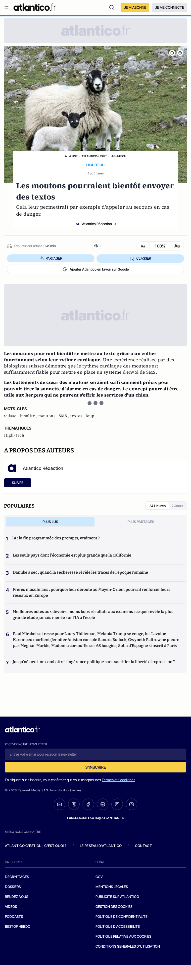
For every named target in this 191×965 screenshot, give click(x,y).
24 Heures (157, 506)
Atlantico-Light (94, 156)
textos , (78, 416)
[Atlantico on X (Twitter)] (74, 804)
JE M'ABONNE (135, 7)
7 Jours (177, 506)
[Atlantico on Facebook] (88, 804)
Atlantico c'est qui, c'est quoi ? (36, 846)
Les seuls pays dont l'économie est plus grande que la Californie (72, 555)
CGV (99, 877)
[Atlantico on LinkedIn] (102, 804)
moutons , (48, 416)
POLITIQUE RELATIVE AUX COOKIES (123, 936)
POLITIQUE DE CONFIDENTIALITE (121, 916)
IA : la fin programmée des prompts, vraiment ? (56, 538)
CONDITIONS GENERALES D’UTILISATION (128, 946)
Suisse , (12, 416)
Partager (54, 258)
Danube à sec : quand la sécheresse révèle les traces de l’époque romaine (80, 572)
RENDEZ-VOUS (16, 896)
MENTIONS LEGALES (112, 887)
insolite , (29, 416)
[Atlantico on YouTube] (131, 804)
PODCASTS (14, 916)
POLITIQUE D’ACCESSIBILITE (118, 926)
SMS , (64, 416)
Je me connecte (169, 7)
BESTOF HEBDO (17, 926)
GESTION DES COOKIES (114, 906)
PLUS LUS (50, 522)
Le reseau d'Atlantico (101, 846)
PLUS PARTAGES (141, 522)
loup (90, 416)
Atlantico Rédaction (97, 224)
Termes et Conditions (118, 780)
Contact (143, 846)
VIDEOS (11, 906)
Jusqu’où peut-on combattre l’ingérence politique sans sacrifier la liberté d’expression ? (94, 661)
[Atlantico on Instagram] (117, 804)
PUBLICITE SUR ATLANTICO (117, 896)
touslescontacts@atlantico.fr (95, 818)
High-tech (118, 156)
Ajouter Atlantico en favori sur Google (99, 269)
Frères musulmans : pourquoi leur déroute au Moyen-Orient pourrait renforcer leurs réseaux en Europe (91, 592)
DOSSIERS (13, 887)
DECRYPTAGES (17, 877)
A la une (71, 156)
